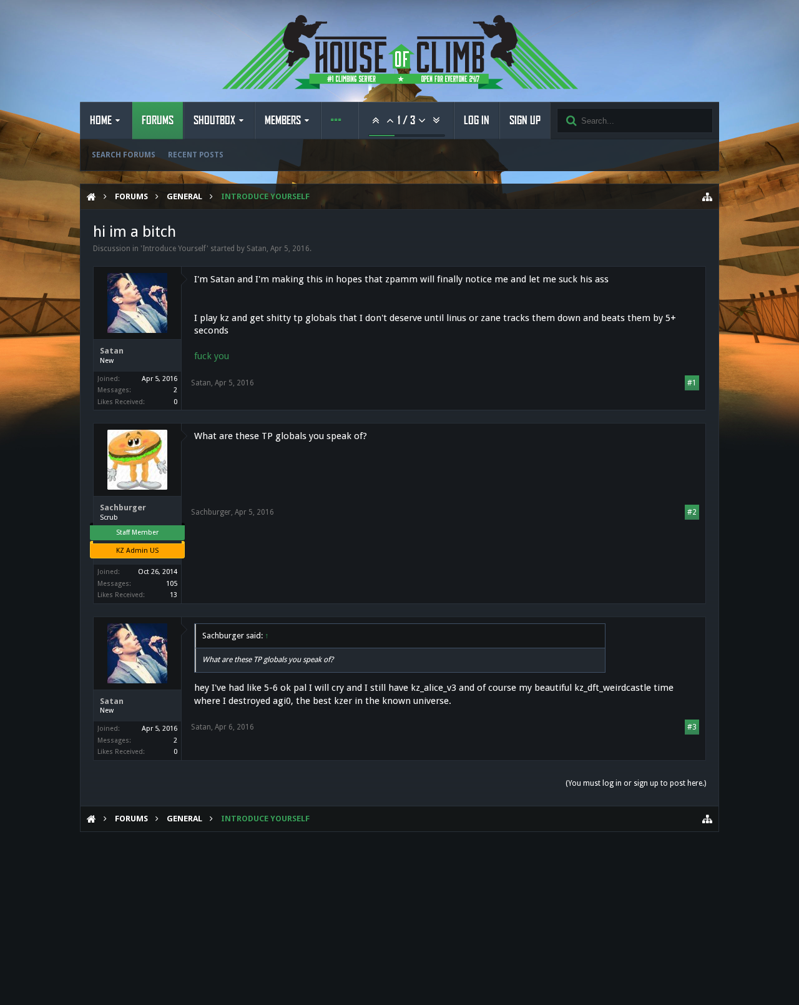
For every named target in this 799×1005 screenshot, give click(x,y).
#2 (692, 512)
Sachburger (123, 507)
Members (283, 120)
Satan (257, 248)
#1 (692, 383)
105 (171, 584)
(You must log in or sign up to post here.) (636, 783)
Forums (158, 120)
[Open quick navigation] (707, 196)
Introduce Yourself (174, 248)
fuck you (211, 356)
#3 (692, 727)
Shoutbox (214, 120)
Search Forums (123, 155)
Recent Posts (195, 155)
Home (101, 120)
